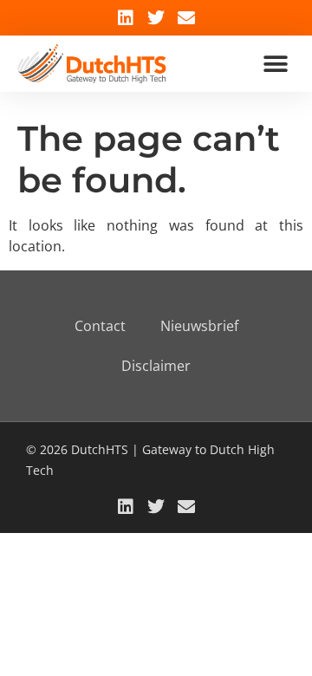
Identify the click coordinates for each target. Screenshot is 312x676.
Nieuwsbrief (199, 325)
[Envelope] (186, 18)
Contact (100, 325)
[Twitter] (156, 18)
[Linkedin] (125, 18)
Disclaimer (156, 365)
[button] (275, 63)
